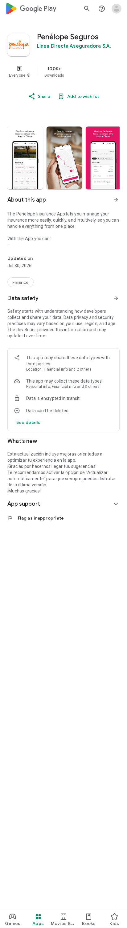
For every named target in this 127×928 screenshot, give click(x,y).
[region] (63, 71)
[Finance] (20, 282)
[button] (29, 75)
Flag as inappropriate (35, 518)
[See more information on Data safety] (116, 298)
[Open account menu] (116, 8)
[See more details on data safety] (28, 422)
